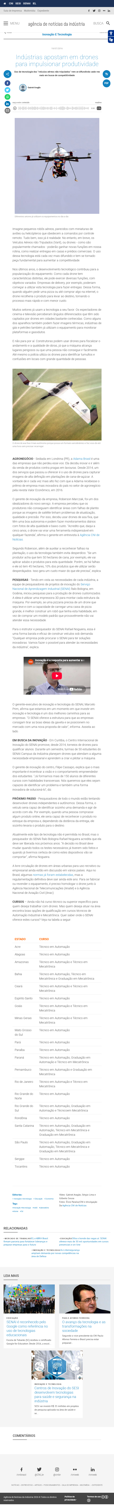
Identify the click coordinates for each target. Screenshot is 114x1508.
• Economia (48, 1198)
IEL (34, 3)
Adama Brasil (82, 459)
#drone (15, 1211)
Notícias (15, 1485)
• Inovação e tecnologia (22, 1198)
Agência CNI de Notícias (74, 1205)
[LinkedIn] (7, 104)
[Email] (7, 111)
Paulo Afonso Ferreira (76, 1318)
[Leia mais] (29, 1298)
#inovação (16, 1207)
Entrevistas (27, 1485)
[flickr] (104, 10)
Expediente (43, 10)
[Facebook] (7, 83)
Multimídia (29, 10)
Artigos (38, 1485)
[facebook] (88, 10)
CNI (11, 3)
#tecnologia (26, 1207)
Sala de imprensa (70, 1485)
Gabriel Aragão (34, 87)
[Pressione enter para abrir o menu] (6, 23)
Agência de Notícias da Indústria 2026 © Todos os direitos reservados (30, 1499)
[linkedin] (108, 10)
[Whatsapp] (7, 97)
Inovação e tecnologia (46, 1250)
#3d (21, 1211)
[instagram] (99, 10)
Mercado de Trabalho (18, 1238)
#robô (35, 1207)
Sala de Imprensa (13, 10)
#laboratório (44, 1207)
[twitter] (94, 10)
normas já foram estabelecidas (53, 875)
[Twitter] (7, 90)
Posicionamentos (52, 1485)
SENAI (26, 3)
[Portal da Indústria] (5, 3)
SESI (18, 3)
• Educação (37, 1198)
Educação (66, 1238)
